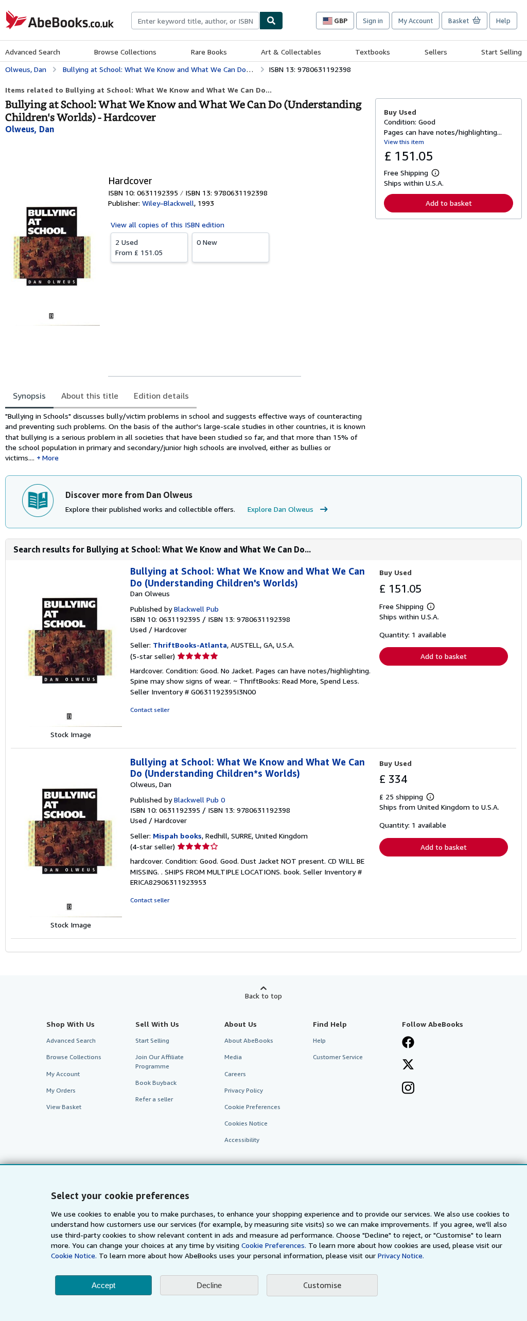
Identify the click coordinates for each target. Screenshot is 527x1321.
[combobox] (195, 20)
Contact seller (149, 709)
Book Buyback (156, 1082)
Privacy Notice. (401, 1255)
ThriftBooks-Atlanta (190, 644)
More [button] (50, 457)
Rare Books (209, 51)
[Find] (271, 20)
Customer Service (338, 1057)
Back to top (263, 995)
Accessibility (241, 1140)
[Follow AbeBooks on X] (408, 1065)
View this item (404, 142)
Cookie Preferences (252, 1107)
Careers (235, 1074)
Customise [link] (322, 1285)
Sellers (436, 51)
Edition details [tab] (161, 395)
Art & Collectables (291, 51)
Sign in (373, 20)
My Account (415, 20)
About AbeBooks (248, 1040)
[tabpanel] (186, 437)
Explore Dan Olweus (280, 509)
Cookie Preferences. (273, 1245)
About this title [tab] (89, 395)
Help (503, 20)
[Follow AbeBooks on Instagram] (408, 1089)
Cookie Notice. (74, 1255)
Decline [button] (209, 1285)
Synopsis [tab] (29, 395)
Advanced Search (32, 51)
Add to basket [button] (449, 203)
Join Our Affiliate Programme (159, 1061)
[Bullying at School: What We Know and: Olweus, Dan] (70, 914)
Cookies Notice (246, 1123)
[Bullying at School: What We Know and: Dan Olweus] (70, 724)
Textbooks (372, 51)
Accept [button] (103, 1285)
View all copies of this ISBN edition (167, 224)
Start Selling (501, 51)
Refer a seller (154, 1099)
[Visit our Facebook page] (408, 1043)
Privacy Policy (243, 1090)
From (139, 247)
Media (233, 1057)
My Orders (61, 1090)
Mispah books (177, 835)
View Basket (63, 1107)
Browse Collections (125, 51)
